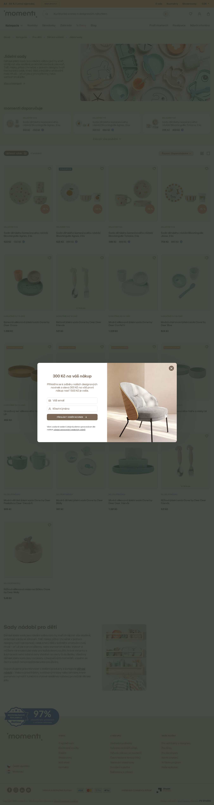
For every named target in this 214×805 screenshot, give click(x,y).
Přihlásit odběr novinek (70, 417)
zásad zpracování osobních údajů (69, 429)
